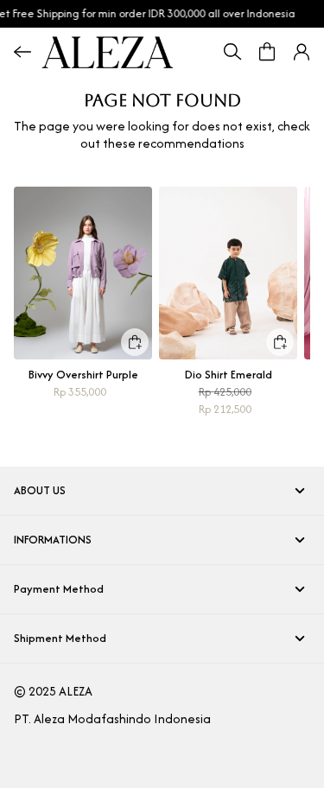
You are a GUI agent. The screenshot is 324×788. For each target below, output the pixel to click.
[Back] (22, 51)
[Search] (232, 51)
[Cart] (267, 51)
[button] (301, 51)
